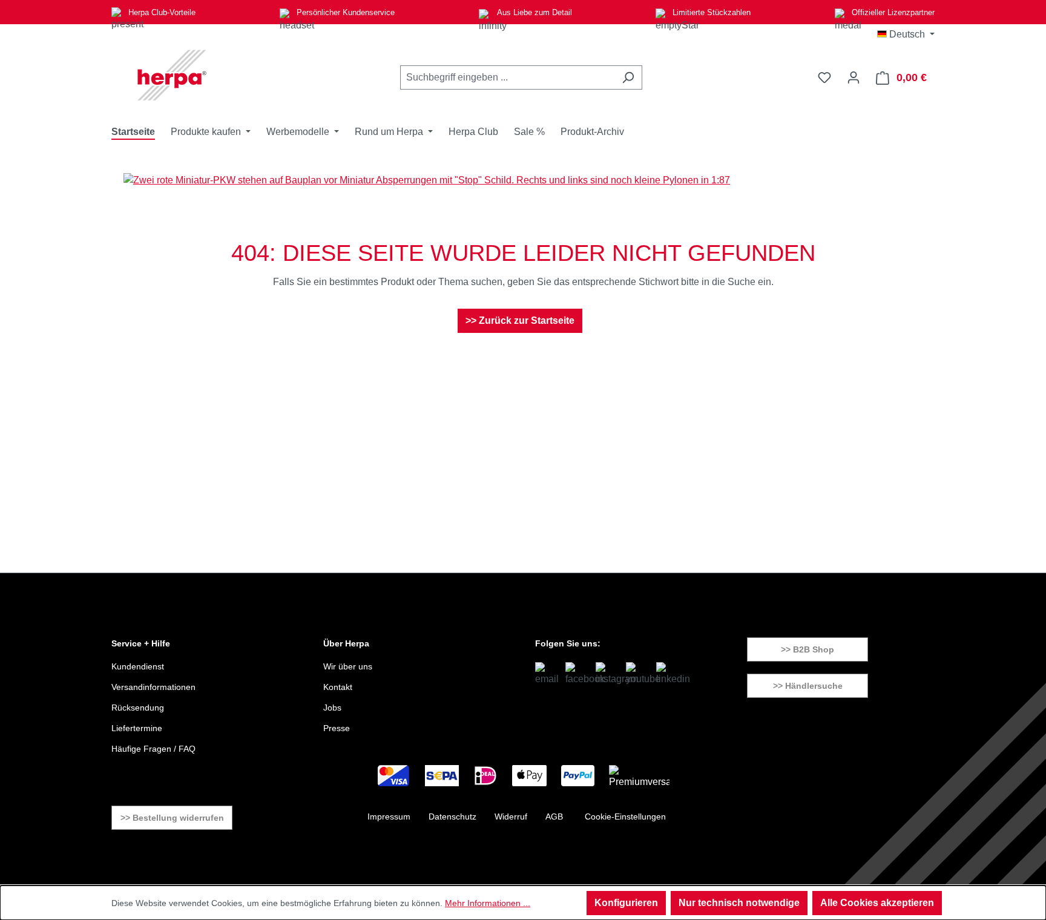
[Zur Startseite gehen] (171, 75)
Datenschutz (452, 816)
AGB (554, 816)
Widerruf (511, 816)
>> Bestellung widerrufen (172, 818)
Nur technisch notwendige (739, 903)
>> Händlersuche (808, 686)
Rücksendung (137, 707)
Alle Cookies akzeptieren (877, 903)
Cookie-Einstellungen (625, 816)
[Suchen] (628, 77)
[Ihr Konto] (853, 77)
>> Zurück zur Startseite (519, 320)
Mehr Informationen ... (487, 903)
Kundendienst (137, 666)
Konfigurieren (626, 903)
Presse (336, 728)
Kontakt (337, 687)
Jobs (332, 707)
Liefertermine (136, 728)
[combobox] (507, 77)
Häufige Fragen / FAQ (153, 749)
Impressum (388, 816)
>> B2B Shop (807, 649)
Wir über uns (347, 666)
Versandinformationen (153, 687)
